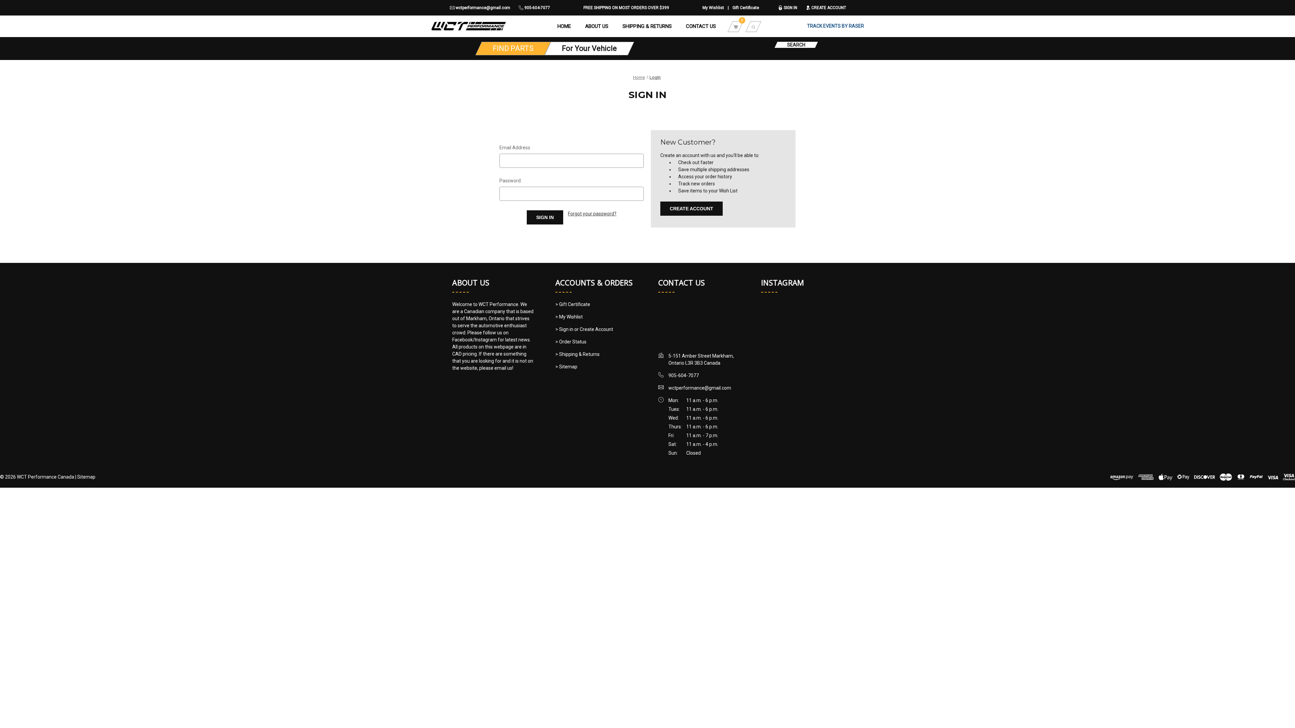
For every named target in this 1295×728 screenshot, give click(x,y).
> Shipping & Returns (577, 354)
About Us (596, 26)
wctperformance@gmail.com (482, 7)
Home (564, 26)
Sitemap (86, 477)
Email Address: (515, 147)
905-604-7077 (536, 7)
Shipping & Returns (647, 26)
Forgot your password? (592, 213)
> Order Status (570, 341)
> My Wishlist (569, 317)
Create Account (828, 7)
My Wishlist (713, 7)
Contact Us (701, 26)
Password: (510, 180)
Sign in (790, 7)
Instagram (782, 282)
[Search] (753, 26)
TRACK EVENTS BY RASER (835, 26)
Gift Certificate (745, 7)
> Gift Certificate (572, 304)
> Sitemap (566, 366)
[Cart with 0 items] (735, 26)
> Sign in (564, 329)
